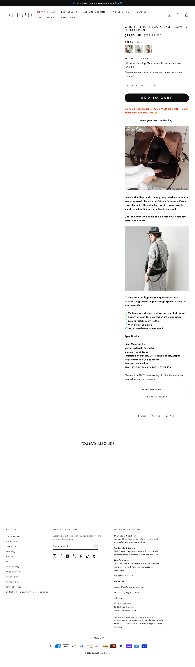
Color (133, 42)
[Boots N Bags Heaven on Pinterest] (81, 556)
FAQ (8, 561)
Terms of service (13, 586)
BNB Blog (10, 551)
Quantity (131, 85)
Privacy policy (12, 581)
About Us (10, 556)
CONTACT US (67, 17)
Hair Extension (121, 12)
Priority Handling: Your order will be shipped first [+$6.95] (153, 65)
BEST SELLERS (69, 12)
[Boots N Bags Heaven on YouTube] (67, 556)
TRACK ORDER (45, 17)
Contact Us (11, 546)
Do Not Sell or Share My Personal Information (27, 591)
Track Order (11, 541)
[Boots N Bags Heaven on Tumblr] (94, 556)
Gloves (142, 12)
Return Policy (12, 576)
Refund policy (12, 566)
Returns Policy (157, 396)
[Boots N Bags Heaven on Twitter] (74, 556)
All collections (94, 12)
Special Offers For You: (142, 58)
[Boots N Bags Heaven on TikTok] (87, 556)
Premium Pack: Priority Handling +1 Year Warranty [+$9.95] (153, 74)
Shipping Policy (13, 571)
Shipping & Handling (157, 389)
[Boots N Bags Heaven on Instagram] (54, 556)
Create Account (13, 536)
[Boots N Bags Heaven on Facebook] (61, 556)
